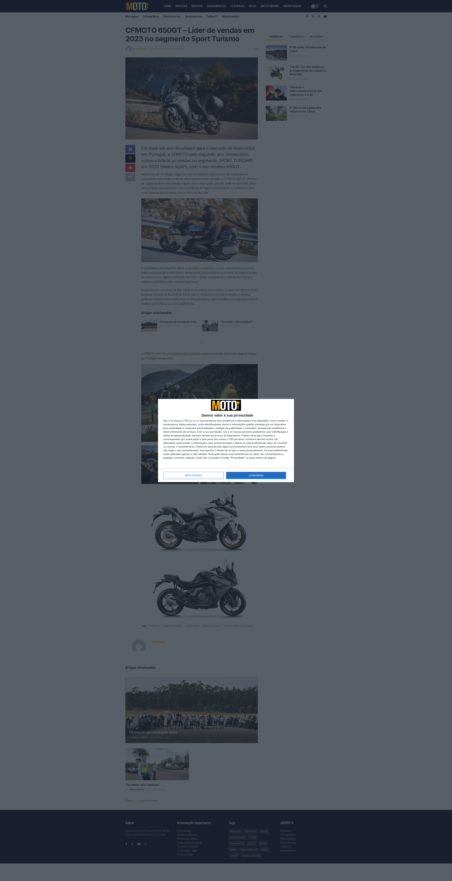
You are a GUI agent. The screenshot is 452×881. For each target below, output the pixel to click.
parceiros (194, 420)
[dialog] (226, 440)
